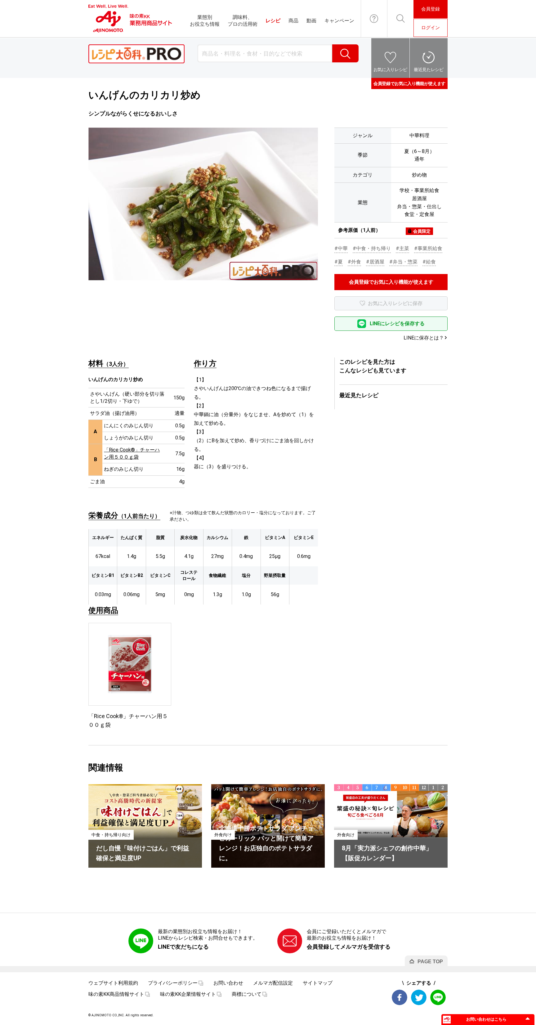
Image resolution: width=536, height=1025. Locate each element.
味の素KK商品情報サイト (116, 994)
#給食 (429, 262)
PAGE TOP (430, 961)
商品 (293, 21)
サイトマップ (318, 983)
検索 (345, 53)
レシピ (273, 21)
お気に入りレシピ (390, 69)
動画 (311, 21)
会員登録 (430, 9)
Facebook (399, 997)
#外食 (354, 262)
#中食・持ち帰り (372, 248)
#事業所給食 (428, 248)
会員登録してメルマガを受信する (349, 946)
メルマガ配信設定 (273, 983)
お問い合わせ (374, 18)
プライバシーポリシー (173, 983)
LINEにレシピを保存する (397, 323)
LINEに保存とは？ (424, 338)
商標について (246, 994)
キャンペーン (339, 21)
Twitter (419, 997)
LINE (438, 997)
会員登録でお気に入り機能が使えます (409, 83)
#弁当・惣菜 (403, 262)
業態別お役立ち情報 (205, 20)
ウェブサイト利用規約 (113, 983)
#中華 (341, 248)
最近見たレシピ (429, 69)
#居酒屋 (375, 262)
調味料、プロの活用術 (242, 20)
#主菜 (402, 248)
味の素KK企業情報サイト (188, 994)
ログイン (430, 27)
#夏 (338, 262)
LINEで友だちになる (183, 946)
